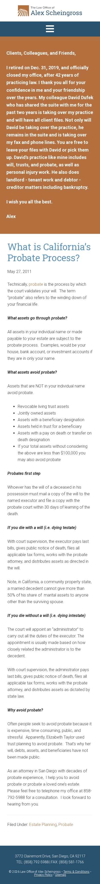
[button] (50, 29)
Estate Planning (43, 824)
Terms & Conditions (76, 872)
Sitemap (60, 875)
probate (36, 284)
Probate (65, 824)
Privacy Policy (43, 875)
